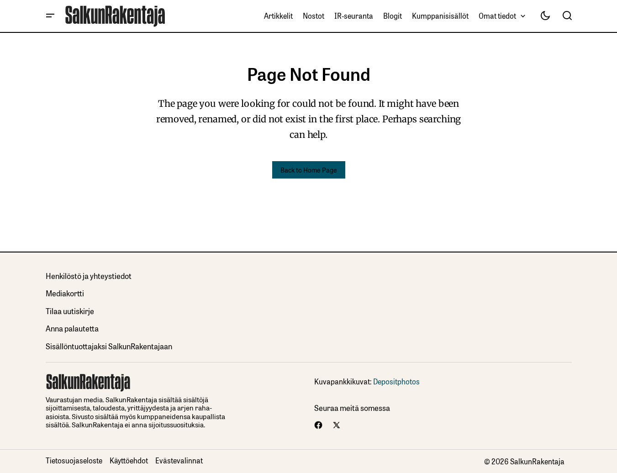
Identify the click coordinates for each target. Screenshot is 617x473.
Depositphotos (396, 381)
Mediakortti (65, 293)
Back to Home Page (308, 169)
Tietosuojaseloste (74, 460)
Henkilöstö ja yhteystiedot (89, 275)
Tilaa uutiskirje (70, 310)
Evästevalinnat (179, 460)
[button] (50, 16)
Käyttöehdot (129, 460)
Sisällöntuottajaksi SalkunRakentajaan (109, 346)
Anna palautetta (72, 328)
